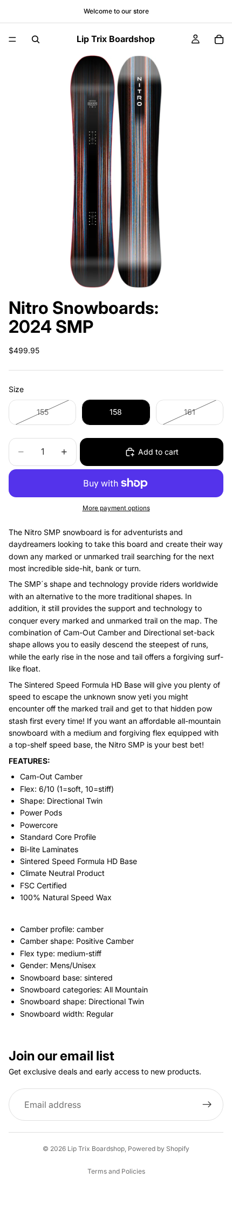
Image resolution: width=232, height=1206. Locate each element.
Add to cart (158, 451)
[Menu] (12, 39)
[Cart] (219, 39)
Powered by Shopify (158, 1149)
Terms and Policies (116, 1171)
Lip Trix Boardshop (96, 1149)
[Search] (35, 39)
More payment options (116, 508)
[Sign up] (207, 1104)
